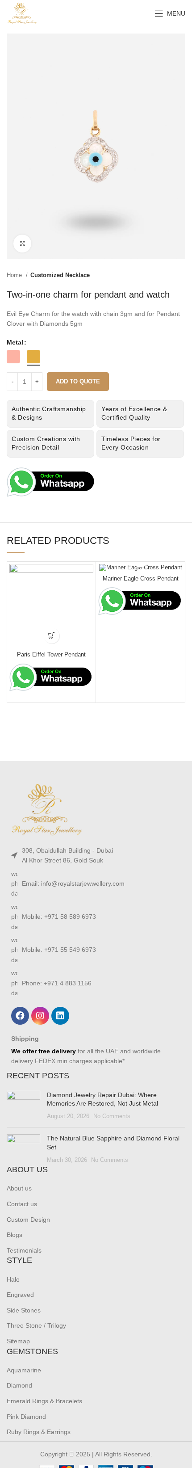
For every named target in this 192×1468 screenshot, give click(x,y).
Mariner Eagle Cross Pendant (141, 579)
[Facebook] (20, 1016)
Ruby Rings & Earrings (39, 1431)
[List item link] (96, 855)
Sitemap (18, 1341)
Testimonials (24, 1250)
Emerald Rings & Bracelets (44, 1401)
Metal (15, 342)
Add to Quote (78, 381)
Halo (13, 1279)
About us (19, 1188)
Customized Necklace (60, 275)
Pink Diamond (26, 1416)
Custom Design (28, 1219)
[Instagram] (40, 1016)
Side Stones (24, 1310)
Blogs (14, 1234)
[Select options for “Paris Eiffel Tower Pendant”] (51, 636)
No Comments (111, 1116)
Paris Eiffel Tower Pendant (51, 655)
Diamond (19, 1385)
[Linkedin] (60, 1016)
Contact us (22, 1203)
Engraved (20, 1294)
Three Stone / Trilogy (36, 1325)
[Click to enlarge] (22, 243)
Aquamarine (24, 1370)
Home (15, 275)
